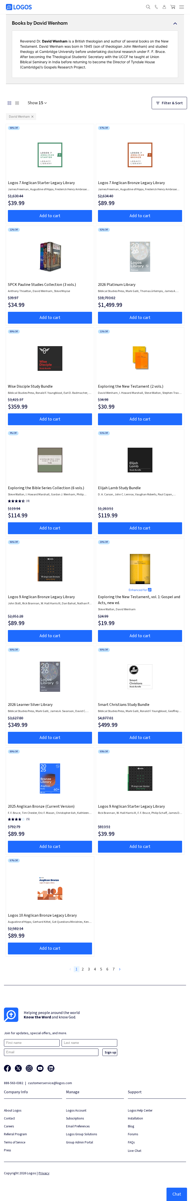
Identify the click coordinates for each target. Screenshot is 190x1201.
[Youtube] (40, 1068)
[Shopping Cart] (172, 7)
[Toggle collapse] (175, 23)
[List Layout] (17, 103)
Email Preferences (78, 1126)
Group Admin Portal (79, 1142)
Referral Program (15, 1134)
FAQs (131, 1142)
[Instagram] (29, 1068)
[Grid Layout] (9, 103)
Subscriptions (75, 1118)
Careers (9, 1126)
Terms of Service (14, 1142)
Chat (176, 1194)
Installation (135, 1118)
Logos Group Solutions (81, 1134)
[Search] (148, 7)
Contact (9, 1118)
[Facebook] (7, 1068)
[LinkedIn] (51, 1068)
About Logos (12, 1110)
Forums (133, 1134)
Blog (131, 1126)
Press (7, 1150)
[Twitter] (18, 1068)
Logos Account (76, 1110)
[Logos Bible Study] (19, 7)
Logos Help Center (140, 1110)
